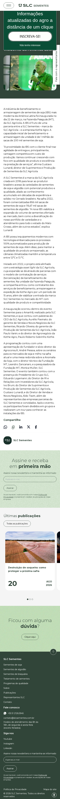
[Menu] (8, 5)
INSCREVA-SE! (30, 36)
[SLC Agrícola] (33, 5)
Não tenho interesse (30, 45)
